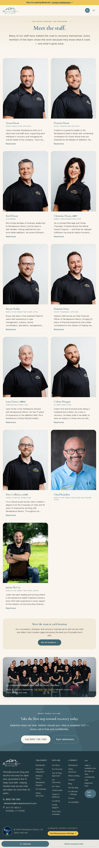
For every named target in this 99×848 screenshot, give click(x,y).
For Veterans (41, 789)
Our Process (57, 769)
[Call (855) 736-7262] (87, 10)
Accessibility (73, 802)
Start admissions (65, 739)
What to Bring (73, 776)
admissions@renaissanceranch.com (17, 803)
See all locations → (49, 642)
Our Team (56, 786)
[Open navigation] (93, 10)
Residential (40, 765)
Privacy (71, 798)
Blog (70, 783)
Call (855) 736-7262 (43, 689)
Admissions (73, 765)
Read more (11, 144)
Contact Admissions (61, 2)
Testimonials (57, 790)
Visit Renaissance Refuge (62, 833)
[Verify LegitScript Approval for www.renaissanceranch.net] (7, 831)
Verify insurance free (73, 844)
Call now (89, 793)
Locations (56, 801)
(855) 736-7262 (13, 799)
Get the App (73, 787)
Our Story (56, 765)
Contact (71, 780)
